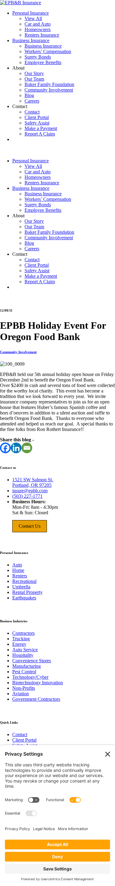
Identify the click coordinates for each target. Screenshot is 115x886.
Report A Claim (40, 133)
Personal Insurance (30, 13)
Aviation (20, 693)
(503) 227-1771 (27, 496)
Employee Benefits (43, 62)
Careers (32, 100)
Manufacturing (26, 666)
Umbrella (21, 586)
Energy (19, 644)
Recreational (24, 581)
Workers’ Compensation (48, 51)
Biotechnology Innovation (37, 682)
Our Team (34, 78)
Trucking (21, 638)
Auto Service (25, 649)
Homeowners (38, 29)
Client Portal (37, 117)
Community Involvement (49, 89)
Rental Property (27, 592)
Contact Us (29, 526)
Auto (17, 564)
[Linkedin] (16, 448)
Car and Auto (38, 24)
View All (33, 18)
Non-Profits (23, 688)
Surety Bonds (38, 57)
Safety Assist (37, 122)
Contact (32, 111)
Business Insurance (30, 40)
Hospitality (22, 655)
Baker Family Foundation (49, 84)
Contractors (23, 633)
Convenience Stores (31, 660)
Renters (19, 575)
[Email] (26, 448)
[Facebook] (5, 448)
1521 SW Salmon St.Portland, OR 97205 (32, 482)
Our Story (34, 73)
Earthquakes (24, 597)
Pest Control (24, 671)
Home (18, 570)
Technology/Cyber (30, 677)
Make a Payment (41, 128)
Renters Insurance (42, 35)
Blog (29, 95)
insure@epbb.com (30, 490)
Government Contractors (36, 699)
